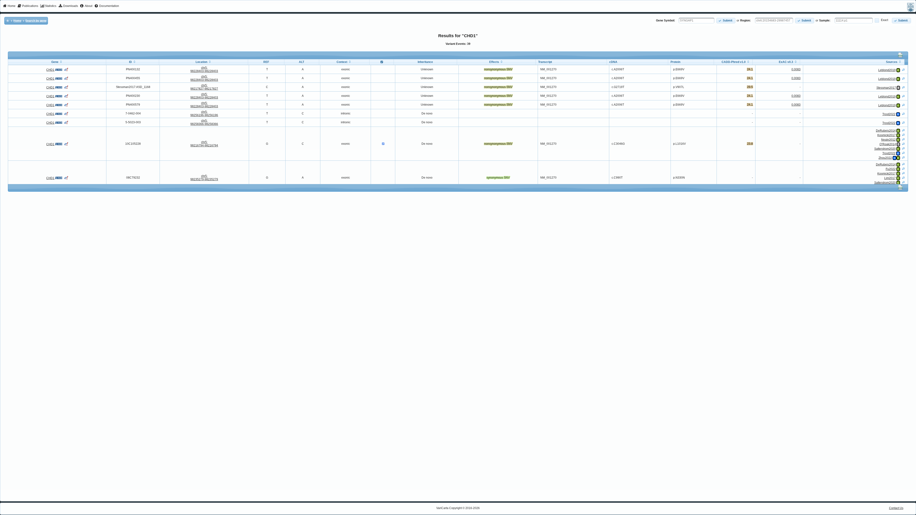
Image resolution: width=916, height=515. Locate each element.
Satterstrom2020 (885, 148)
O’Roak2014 (888, 144)
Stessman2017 (886, 87)
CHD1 (50, 70)
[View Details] (903, 70)
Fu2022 (891, 169)
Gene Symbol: (665, 20)
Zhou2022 (885, 158)
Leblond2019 (887, 70)
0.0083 (796, 69)
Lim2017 (890, 178)
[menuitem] (9, 6)
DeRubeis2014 (886, 130)
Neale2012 (888, 139)
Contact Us (896, 508)
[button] (725, 20)
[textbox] (696, 20)
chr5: (204, 69)
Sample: (824, 20)
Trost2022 (888, 114)
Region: (745, 20)
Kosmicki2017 (886, 135)
